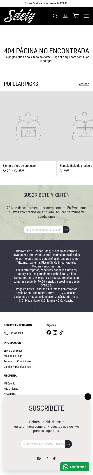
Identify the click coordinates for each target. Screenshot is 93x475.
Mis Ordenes (11, 388)
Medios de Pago (13, 356)
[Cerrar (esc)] (88, 396)
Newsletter (10, 394)
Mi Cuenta (9, 383)
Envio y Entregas (13, 350)
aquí (67, 57)
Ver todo (84, 84)
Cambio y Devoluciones (17, 366)
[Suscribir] (68, 444)
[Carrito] (76, 15)
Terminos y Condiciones (17, 361)
